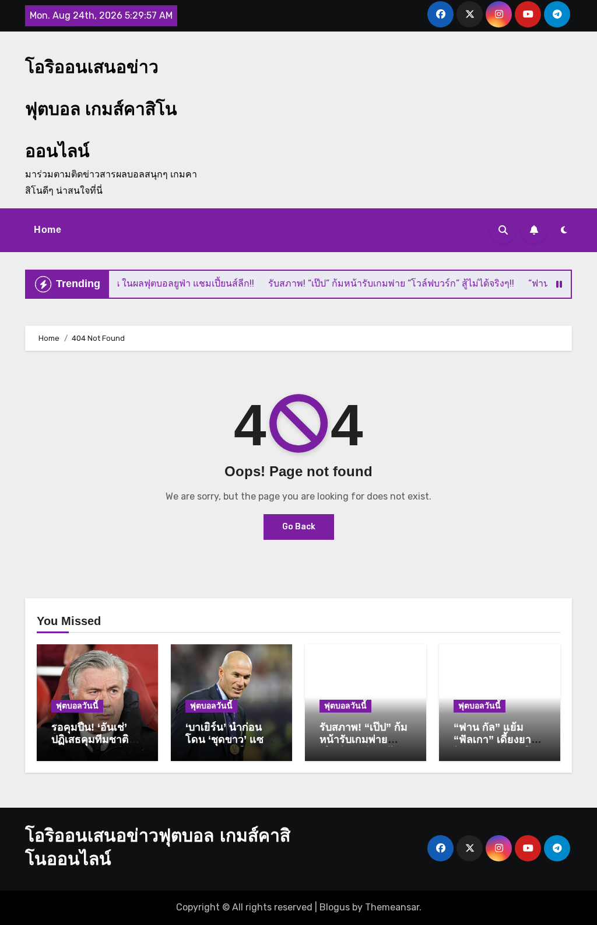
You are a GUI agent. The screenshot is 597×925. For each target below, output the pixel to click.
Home (47, 230)
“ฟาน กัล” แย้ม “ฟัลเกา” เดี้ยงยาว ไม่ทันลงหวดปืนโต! (497, 739)
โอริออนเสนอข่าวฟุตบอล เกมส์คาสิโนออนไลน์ (101, 108)
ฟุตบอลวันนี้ (77, 706)
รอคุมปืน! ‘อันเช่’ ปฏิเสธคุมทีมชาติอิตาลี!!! (90, 739)
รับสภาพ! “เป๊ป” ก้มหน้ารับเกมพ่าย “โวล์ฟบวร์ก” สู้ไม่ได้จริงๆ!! (363, 746)
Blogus (334, 907)
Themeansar (392, 907)
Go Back (298, 527)
